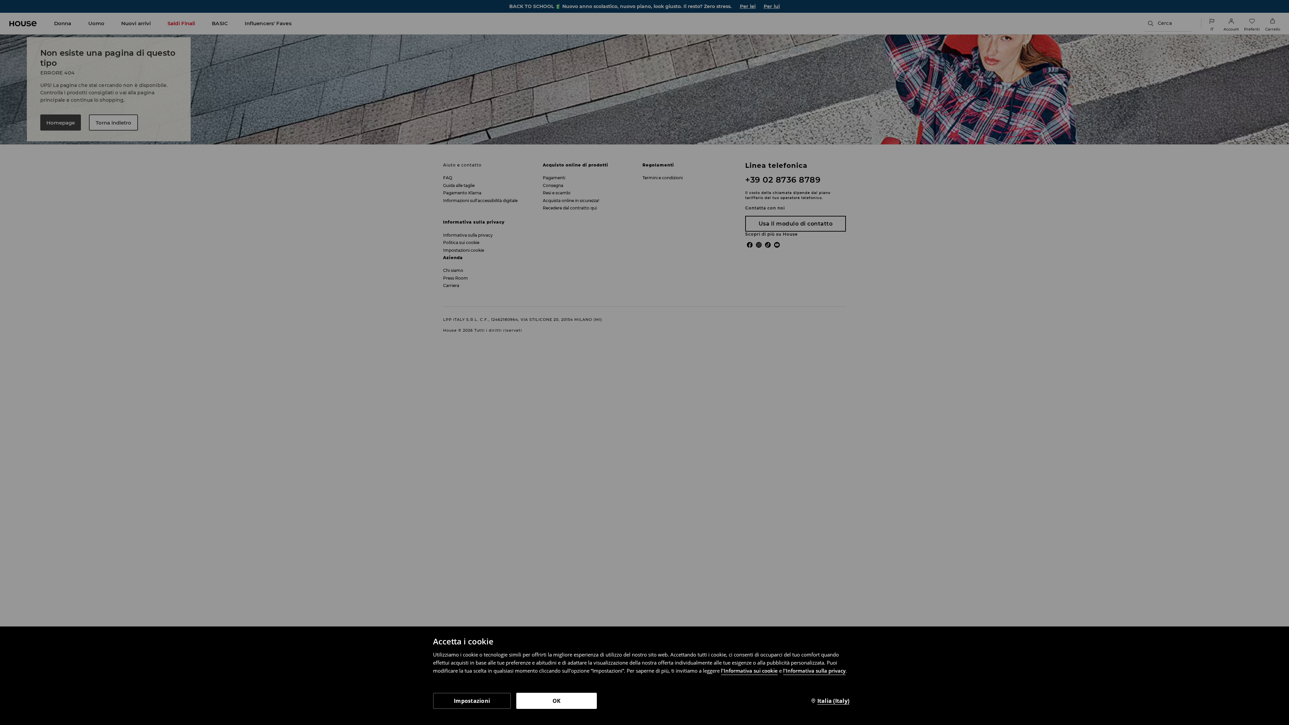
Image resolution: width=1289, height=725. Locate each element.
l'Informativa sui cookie (749, 670)
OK (557, 701)
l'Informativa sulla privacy (814, 670)
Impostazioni (472, 701)
